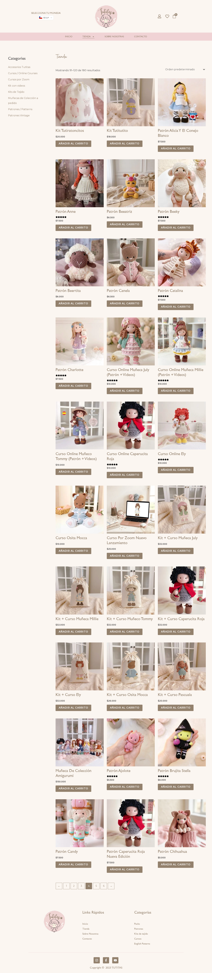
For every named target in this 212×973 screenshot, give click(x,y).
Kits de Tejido (16, 91)
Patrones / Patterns (20, 109)
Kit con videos (16, 85)
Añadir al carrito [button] (73, 143)
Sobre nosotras (114, 36)
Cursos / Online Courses (22, 73)
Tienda (86, 36)
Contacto (140, 36)
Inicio (68, 36)
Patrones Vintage (19, 115)
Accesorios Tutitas (19, 67)
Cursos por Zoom (18, 79)
